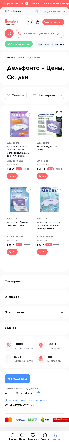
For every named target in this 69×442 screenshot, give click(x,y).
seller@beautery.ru (18, 404)
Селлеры (20, 57)
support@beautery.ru (20, 393)
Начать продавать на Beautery (26, 400)
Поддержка (19, 378)
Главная (9, 57)
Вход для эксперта (52, 11)
